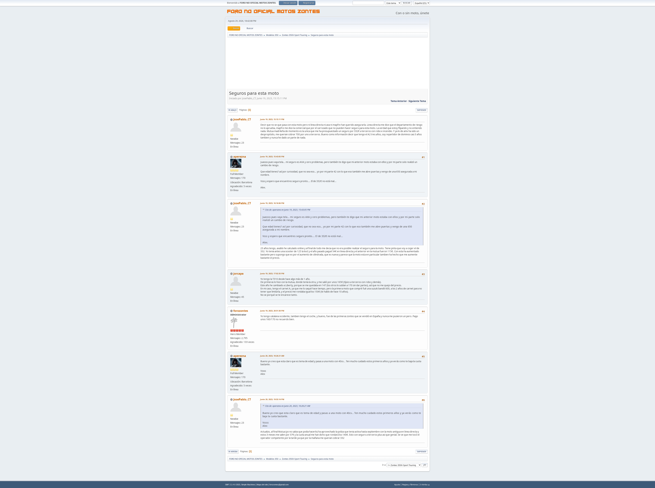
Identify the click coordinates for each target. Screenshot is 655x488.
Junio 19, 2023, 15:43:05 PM (272, 156)
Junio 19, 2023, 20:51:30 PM (272, 310)
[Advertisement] (327, 63)
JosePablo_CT (242, 119)
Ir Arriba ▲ (425, 484)
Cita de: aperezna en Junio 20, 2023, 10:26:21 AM (287, 406)
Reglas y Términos (410, 484)
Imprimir (421, 110)
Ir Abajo (232, 110)
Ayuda (397, 484)
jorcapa (238, 273)
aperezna (239, 156)
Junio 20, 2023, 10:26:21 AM (272, 355)
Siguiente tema (417, 101)
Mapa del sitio (262, 485)
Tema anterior (399, 101)
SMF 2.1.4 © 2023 (232, 485)
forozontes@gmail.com (279, 485)
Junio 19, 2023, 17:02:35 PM (272, 273)
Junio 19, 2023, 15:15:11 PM (272, 119)
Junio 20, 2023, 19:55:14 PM (272, 399)
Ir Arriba (232, 451)
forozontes (240, 311)
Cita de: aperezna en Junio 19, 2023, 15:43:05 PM (287, 209)
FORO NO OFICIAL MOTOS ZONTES (273, 12)
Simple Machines (248, 485)
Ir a (383, 464)
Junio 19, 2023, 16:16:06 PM (272, 203)
